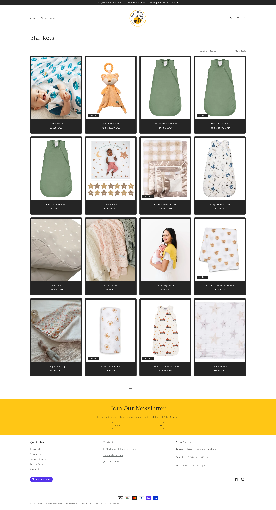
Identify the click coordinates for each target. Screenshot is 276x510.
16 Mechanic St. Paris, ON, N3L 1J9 (121, 449)
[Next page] (146, 386)
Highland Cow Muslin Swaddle (219, 285)
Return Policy (36, 449)
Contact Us (35, 469)
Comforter (56, 285)
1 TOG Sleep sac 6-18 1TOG (165, 124)
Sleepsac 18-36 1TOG (56, 205)
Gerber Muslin (220, 366)
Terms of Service (38, 459)
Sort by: (203, 51)
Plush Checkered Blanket (165, 205)
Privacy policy (85, 503)
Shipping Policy (37, 454)
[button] (33, 18)
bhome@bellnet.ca (113, 455)
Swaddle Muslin (56, 124)
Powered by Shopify (56, 503)
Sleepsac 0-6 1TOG (220, 124)
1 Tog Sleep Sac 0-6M (220, 205)
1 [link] (130, 386)
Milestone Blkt (111, 205)
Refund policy (71, 503)
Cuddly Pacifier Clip (56, 366)
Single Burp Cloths (165, 285)
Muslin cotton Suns (110, 366)
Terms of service (100, 503)
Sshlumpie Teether (111, 124)
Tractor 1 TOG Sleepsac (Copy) (165, 366)
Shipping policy (116, 503)
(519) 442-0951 (111, 461)
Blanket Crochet (110, 285)
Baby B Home (42, 503)
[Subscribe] (160, 425)
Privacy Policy (36, 464)
